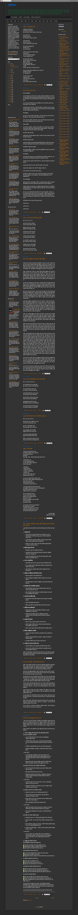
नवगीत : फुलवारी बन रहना (13, 217)
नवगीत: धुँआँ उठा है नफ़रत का (14, 243)
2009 (10, 101)
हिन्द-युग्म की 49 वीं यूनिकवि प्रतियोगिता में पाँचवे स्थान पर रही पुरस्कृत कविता (64, 155)
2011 (10, 98)
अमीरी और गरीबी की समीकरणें (14, 172)
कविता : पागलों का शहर (12, 381)
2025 (10, 75)
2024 (10, 76)
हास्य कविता (55, 21)
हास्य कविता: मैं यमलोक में (13, 271)
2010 (10, 100)
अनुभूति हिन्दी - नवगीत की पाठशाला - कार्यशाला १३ (64, 94)
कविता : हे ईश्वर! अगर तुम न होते (14, 155)
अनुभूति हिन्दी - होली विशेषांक (64, 108)
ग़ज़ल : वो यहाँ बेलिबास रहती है (14, 235)
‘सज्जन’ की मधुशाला (26, 17)
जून (11, 69)
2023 (10, 78)
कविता (11, 21)
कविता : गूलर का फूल (12, 355)
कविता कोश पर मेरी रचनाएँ (64, 42)
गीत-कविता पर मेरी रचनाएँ (64, 84)
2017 (10, 87)
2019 (10, 83)
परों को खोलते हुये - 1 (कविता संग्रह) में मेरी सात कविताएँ (64, 47)
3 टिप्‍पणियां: (39, 410)
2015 (10, 91)
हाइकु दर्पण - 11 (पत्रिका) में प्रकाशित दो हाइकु (64, 44)
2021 (10, 82)
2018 (10, 85)
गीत (18, 21)
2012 (10, 96)
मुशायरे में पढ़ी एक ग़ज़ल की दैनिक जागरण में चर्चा (64, 64)
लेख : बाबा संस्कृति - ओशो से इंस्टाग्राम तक (33, 662)
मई (11, 70)
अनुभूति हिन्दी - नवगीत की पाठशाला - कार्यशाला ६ (64, 102)
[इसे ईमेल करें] (47, 85)
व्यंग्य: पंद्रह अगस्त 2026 (29, 90)
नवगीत (15, 21)
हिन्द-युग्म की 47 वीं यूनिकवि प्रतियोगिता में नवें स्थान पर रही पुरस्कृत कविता (65, 148)
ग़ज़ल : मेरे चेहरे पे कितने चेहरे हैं (14, 338)
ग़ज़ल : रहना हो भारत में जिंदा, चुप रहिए (32, 217)
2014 (10, 92)
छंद (28, 21)
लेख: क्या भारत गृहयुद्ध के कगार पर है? (32, 718)
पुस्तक (44, 21)
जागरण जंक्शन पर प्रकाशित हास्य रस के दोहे (64, 59)
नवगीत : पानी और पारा (12, 198)
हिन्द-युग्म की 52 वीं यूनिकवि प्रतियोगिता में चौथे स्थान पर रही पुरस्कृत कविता (65, 163)
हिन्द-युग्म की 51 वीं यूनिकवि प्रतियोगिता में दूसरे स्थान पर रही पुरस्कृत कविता (65, 159)
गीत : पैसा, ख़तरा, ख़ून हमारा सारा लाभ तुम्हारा (13, 164)
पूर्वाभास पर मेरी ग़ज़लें (63, 40)
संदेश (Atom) (29, 900)
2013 (10, 94)
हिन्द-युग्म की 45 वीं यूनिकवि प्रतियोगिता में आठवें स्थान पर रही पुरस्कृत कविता (64, 140)
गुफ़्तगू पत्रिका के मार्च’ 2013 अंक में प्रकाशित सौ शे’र (64, 54)
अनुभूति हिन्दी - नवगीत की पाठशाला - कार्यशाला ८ (64, 107)
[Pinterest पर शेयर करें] (51, 85)
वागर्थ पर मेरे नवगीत (63, 104)
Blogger (36, 907)
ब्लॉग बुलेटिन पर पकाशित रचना (65, 69)
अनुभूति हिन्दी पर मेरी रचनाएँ (64, 81)
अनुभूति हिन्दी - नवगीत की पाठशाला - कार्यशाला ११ (64, 92)
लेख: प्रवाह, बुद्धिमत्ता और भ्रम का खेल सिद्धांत (34, 259)
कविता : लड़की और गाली (29, 26)
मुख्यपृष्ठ (37, 898)
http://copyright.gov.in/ (12, 53)
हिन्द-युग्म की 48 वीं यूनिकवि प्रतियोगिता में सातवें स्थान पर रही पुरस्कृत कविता (64, 152)
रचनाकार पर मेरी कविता (63, 82)
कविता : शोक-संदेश (27, 448)
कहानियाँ (20, 17)
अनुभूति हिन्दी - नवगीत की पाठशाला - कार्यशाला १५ (64, 97)
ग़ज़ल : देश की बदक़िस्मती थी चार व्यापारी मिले (34, 379)
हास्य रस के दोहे (11, 138)
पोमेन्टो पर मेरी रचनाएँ (63, 36)
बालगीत (51, 21)
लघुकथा (22, 21)
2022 (10, 80)
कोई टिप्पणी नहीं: (40, 84)
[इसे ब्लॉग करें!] (48, 85)
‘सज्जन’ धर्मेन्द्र (63, 31)
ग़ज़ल (8, 21)
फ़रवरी (11, 72)
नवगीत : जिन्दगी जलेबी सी (13, 330)
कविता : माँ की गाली (12, 180)
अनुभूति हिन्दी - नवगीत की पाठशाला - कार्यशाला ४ (64, 100)
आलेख (26, 21)
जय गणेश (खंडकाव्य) (14, 17)
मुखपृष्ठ (8, 17)
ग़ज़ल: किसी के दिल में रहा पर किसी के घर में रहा (34, 416)
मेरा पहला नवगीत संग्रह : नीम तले (17, 310)
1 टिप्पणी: (39, 212)
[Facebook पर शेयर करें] (50, 85)
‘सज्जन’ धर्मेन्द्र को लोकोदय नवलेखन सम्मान (64, 38)
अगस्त (11, 65)
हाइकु (47, 21)
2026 (10, 63)
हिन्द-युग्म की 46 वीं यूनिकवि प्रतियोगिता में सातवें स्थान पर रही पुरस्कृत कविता (64, 144)
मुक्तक (40, 21)
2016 (10, 89)
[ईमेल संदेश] (45, 84)
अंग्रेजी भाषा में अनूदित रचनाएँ (35, 17)
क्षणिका (32, 21)
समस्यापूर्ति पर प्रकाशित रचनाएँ (65, 48)
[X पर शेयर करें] (49, 85)
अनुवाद (36, 21)
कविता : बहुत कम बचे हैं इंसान (13, 346)
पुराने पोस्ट (53, 898)
